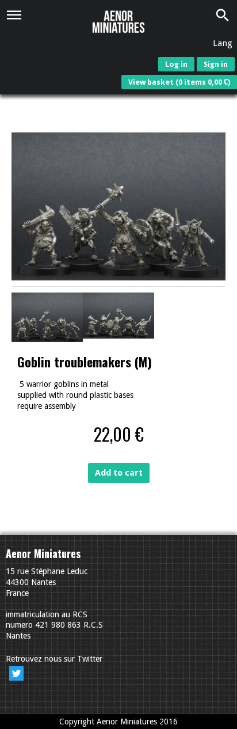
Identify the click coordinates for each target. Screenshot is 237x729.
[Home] (118, 22)
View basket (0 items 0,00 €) (179, 82)
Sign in (216, 64)
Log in (176, 64)
